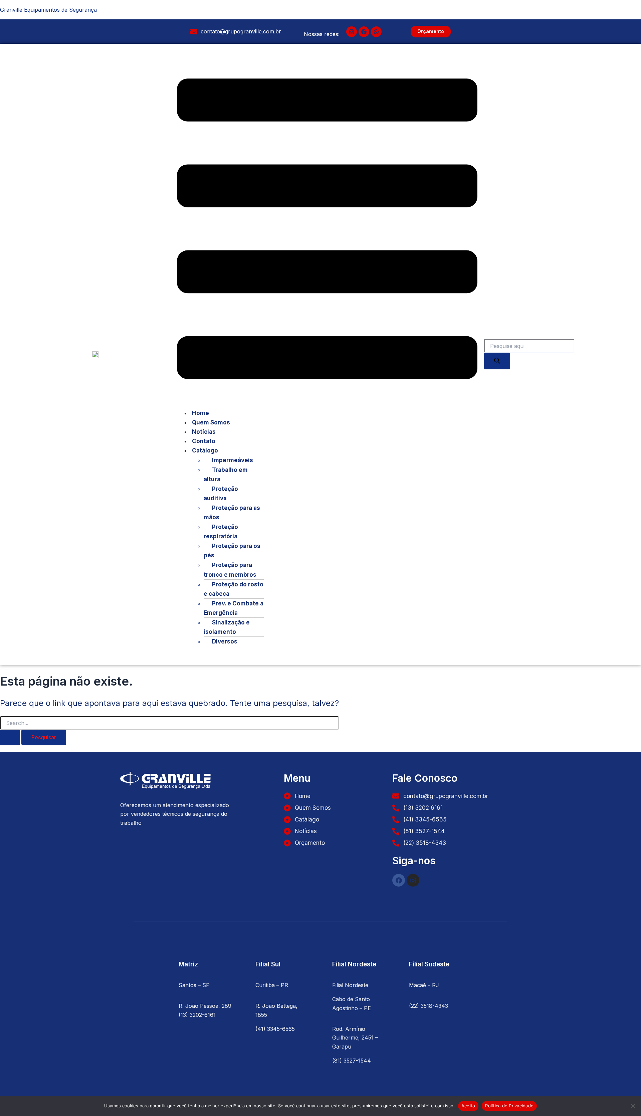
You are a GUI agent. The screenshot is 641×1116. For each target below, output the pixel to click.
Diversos (224, 641)
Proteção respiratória (221, 532)
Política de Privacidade (509, 1105)
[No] (632, 1106)
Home (200, 413)
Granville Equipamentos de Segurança (48, 9)
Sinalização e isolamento (227, 627)
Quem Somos (211, 422)
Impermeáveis (232, 460)
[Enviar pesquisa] (10, 737)
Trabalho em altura (226, 475)
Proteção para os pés (232, 551)
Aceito (468, 1105)
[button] (327, 230)
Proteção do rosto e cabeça (233, 589)
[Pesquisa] (497, 361)
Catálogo (205, 450)
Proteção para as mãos (232, 513)
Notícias (204, 431)
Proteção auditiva (221, 494)
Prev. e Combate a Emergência (233, 608)
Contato (203, 441)
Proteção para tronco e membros (230, 570)
